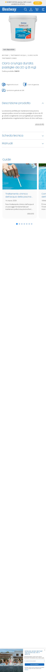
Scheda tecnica (12, 136)
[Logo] (9, 9)
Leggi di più (39, 124)
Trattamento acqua (18, 55)
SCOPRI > (37, 3)
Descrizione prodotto (16, 103)
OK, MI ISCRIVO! (34, 664)
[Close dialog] (45, 650)
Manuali (7, 143)
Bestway (5, 55)
